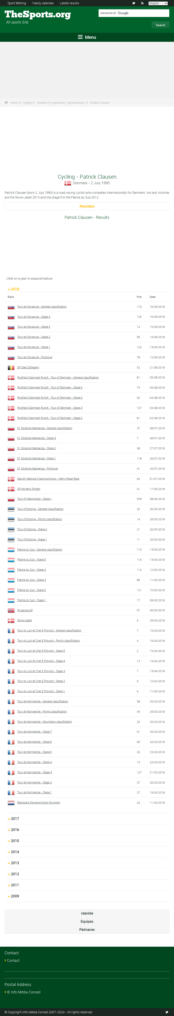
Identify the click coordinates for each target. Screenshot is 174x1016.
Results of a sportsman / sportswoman (61, 102)
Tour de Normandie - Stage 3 (34, 772)
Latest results (69, 3)
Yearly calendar (43, 3)
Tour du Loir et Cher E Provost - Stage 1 (41, 691)
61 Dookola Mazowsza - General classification (44, 428)
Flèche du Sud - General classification (39, 549)
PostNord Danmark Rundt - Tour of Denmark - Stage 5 (49, 387)
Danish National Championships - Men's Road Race (48, 478)
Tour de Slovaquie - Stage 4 (33, 316)
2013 (15, 862)
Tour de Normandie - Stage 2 (34, 782)
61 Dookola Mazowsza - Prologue (37, 468)
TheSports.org (22, 14)
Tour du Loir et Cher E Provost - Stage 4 (41, 661)
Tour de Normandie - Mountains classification (44, 721)
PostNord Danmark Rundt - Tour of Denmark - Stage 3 (49, 407)
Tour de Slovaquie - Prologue (34, 357)
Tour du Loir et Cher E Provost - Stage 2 (41, 681)
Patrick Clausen (99, 102)
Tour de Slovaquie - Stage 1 (33, 347)
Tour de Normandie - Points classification (42, 711)
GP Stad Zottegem (28, 367)
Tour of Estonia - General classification (40, 509)
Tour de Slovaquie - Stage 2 (33, 337)
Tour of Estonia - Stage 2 (32, 529)
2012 (15, 873)
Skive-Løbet (24, 620)
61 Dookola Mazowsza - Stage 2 (36, 448)
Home (14, 102)
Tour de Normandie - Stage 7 (34, 731)
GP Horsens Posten (28, 488)
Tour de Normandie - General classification (42, 701)
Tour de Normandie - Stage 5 (34, 752)
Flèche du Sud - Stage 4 (31, 569)
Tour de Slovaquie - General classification (42, 306)
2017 (15, 818)
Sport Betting (16, 3)
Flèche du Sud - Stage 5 (31, 559)
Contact (13, 960)
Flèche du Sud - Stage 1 (31, 600)
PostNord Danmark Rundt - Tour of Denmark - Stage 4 (49, 397)
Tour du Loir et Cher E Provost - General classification (49, 630)
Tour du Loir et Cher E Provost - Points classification (48, 640)
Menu (90, 37)
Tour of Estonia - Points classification (39, 519)
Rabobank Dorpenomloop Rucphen (38, 802)
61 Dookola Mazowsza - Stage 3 (36, 438)
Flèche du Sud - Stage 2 (31, 590)
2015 (15, 840)
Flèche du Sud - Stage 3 (31, 580)
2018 (15, 289)
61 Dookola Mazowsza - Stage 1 (36, 458)
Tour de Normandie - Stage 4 (34, 762)
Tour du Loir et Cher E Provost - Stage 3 (41, 671)
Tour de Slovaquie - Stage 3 (33, 326)
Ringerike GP (25, 610)
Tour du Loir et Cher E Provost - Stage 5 (41, 650)
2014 (15, 851)
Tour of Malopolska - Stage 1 (34, 498)
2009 (15, 896)
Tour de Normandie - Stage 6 (34, 741)
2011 (15, 885)
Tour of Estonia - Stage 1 (32, 539)
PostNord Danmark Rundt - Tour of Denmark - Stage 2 (49, 418)
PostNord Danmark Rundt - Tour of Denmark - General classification (58, 377)
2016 (15, 829)
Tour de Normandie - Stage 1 (34, 792)
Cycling (26, 102)
